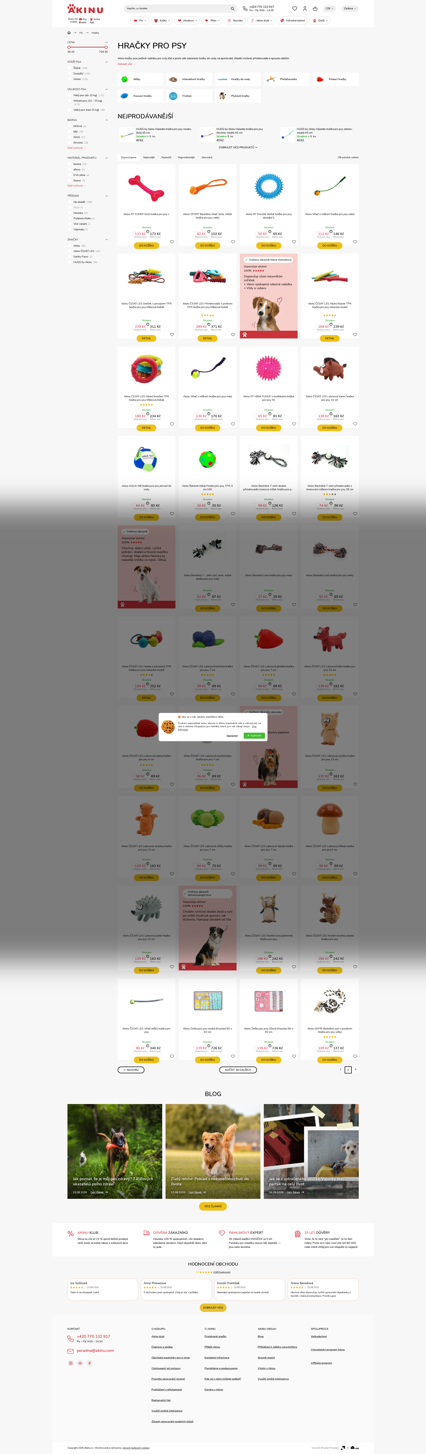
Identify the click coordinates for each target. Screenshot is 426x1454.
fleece (78, 180)
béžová (79, 126)
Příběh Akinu (212, 1347)
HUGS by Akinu (85, 262)
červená (80, 142)
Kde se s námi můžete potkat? (223, 1379)
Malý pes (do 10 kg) (88, 95)
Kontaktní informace (217, 1358)
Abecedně (207, 157)
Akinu (79, 246)
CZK (328, 8)
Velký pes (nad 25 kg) (88, 110)
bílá (77, 131)
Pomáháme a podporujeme (221, 1368)
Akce (77, 207)
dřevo (78, 169)
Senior (80, 79)
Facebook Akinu (89, 1363)
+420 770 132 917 (93, 1336)
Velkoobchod (319, 1336)
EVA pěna (81, 175)
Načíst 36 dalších (238, 1070)
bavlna (79, 164)
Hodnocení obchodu (213, 1264)
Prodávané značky (215, 1336)
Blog (261, 1336)
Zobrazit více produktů (236, 147)
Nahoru (133, 1070)
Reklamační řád (161, 1400)
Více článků (213, 1206)
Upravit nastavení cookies (136, 1447)
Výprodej (80, 229)
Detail (146, 338)
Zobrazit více (213, 1308)
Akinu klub (157, 1336)
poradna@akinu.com (95, 1350)
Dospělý (81, 73)
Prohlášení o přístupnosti (166, 1389)
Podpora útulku (83, 218)
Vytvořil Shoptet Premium (325, 1447)
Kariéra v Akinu (214, 1389)
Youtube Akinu (80, 1363)
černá (79, 137)
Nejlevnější (149, 157)
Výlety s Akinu (266, 1368)
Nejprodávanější (186, 157)
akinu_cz (70, 1363)
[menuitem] (139, 20)
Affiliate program (321, 1363)
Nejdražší (166, 157)
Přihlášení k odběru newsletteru (277, 1347)
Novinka (80, 213)
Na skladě (82, 202)
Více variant (81, 224)
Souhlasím (256, 735)
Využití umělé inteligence (166, 1411)
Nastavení (232, 735)
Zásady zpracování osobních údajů (172, 1421)
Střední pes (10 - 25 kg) (87, 102)
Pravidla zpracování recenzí (168, 1379)
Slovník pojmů (266, 1358)
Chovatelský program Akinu (328, 1350)
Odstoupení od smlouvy (166, 1368)
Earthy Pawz (82, 256)
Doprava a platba (162, 1347)
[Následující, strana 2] (348, 1069)
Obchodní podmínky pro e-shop (170, 1358)
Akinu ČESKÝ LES (86, 251)
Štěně (80, 68)
